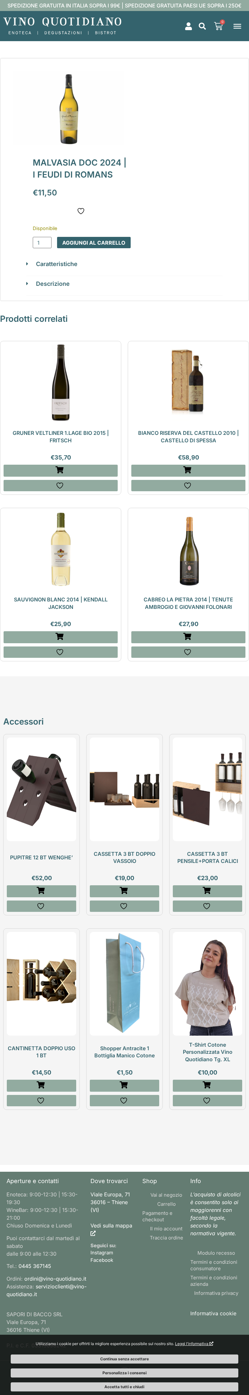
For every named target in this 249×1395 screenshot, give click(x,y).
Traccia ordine (166, 1238)
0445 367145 (34, 1266)
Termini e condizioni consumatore (213, 1265)
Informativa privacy (216, 1293)
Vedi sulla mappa (111, 1225)
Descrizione (53, 283)
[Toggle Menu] (237, 26)
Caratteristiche (56, 264)
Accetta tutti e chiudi (124, 1386)
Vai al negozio (166, 1195)
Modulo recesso (216, 1253)
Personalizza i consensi (124, 1372)
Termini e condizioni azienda (213, 1280)
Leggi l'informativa (192, 1343)
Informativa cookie (213, 1313)
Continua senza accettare (124, 1358)
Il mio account (166, 1229)
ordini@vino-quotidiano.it (55, 1278)
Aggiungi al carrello (93, 242)
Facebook (101, 1260)
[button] (202, 26)
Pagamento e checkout (157, 1216)
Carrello (166, 1204)
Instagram (101, 1253)
